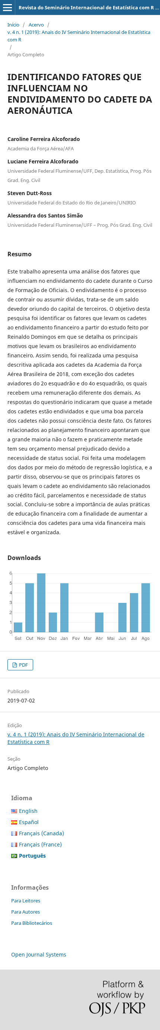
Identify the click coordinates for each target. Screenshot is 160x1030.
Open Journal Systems (38, 954)
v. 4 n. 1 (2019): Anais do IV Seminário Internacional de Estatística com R (78, 36)
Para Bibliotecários (31, 923)
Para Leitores (25, 900)
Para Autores (25, 911)
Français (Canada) (41, 833)
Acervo (36, 24)
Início (13, 24)
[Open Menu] (7, 7)
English (28, 810)
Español (29, 822)
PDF (23, 664)
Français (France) (40, 844)
